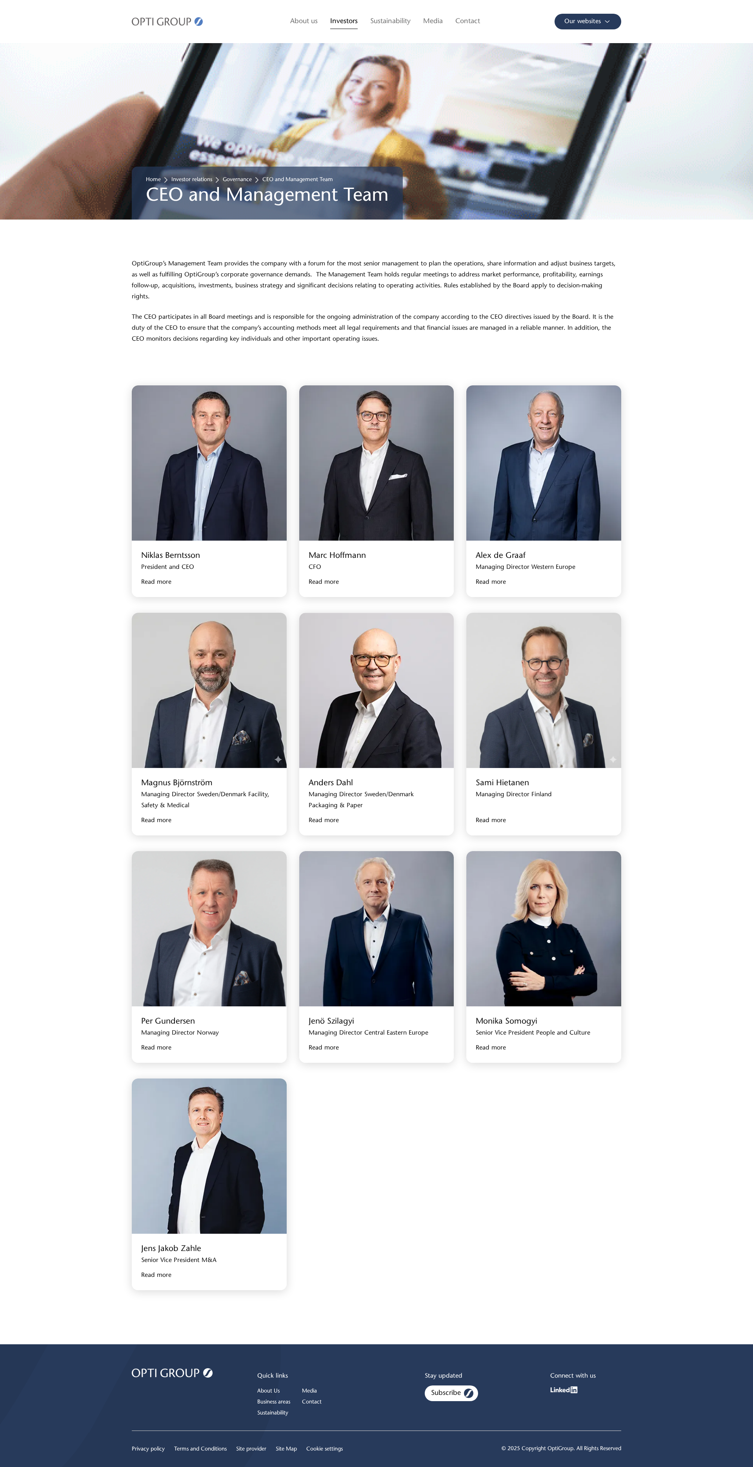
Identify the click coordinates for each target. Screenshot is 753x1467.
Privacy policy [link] (148, 1449)
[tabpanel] (376, 842)
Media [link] (433, 21)
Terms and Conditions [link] (200, 1449)
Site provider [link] (251, 1449)
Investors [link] (344, 21)
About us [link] (304, 21)
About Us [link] (268, 1391)
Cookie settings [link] (324, 1449)
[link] (167, 21)
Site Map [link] (286, 1449)
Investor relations (191, 180)
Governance (237, 180)
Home (153, 180)
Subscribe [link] (446, 1393)
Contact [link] (467, 21)
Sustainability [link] (390, 21)
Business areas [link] (273, 1402)
